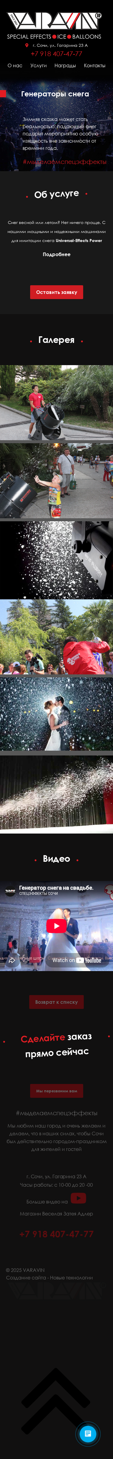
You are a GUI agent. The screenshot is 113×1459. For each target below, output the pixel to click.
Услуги (38, 65)
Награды (65, 65)
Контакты (94, 65)
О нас (15, 65)
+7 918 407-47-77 (56, 54)
